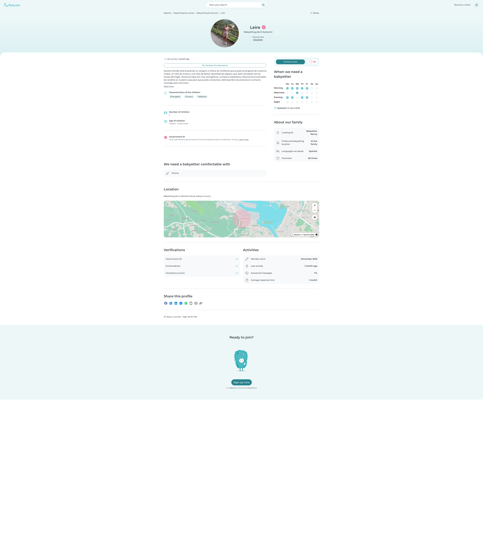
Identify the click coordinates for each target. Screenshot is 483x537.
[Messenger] (181, 303)
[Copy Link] (201, 303)
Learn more (244, 140)
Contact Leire (290, 62)
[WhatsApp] (186, 303)
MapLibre (297, 235)
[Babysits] (12, 5)
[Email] (196, 303)
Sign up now (241, 382)
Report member (173, 317)
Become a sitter (462, 5)
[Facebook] (166, 303)
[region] (241, 219)
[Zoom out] (314, 210)
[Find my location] (314, 217)
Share (316, 13)
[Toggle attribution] (316, 234)
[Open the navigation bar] (476, 5)
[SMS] (191, 303)
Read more (169, 86)
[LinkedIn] (176, 303)
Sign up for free (190, 317)
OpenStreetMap (308, 235)
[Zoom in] (314, 205)
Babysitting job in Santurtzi (258, 32)
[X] (171, 303)
